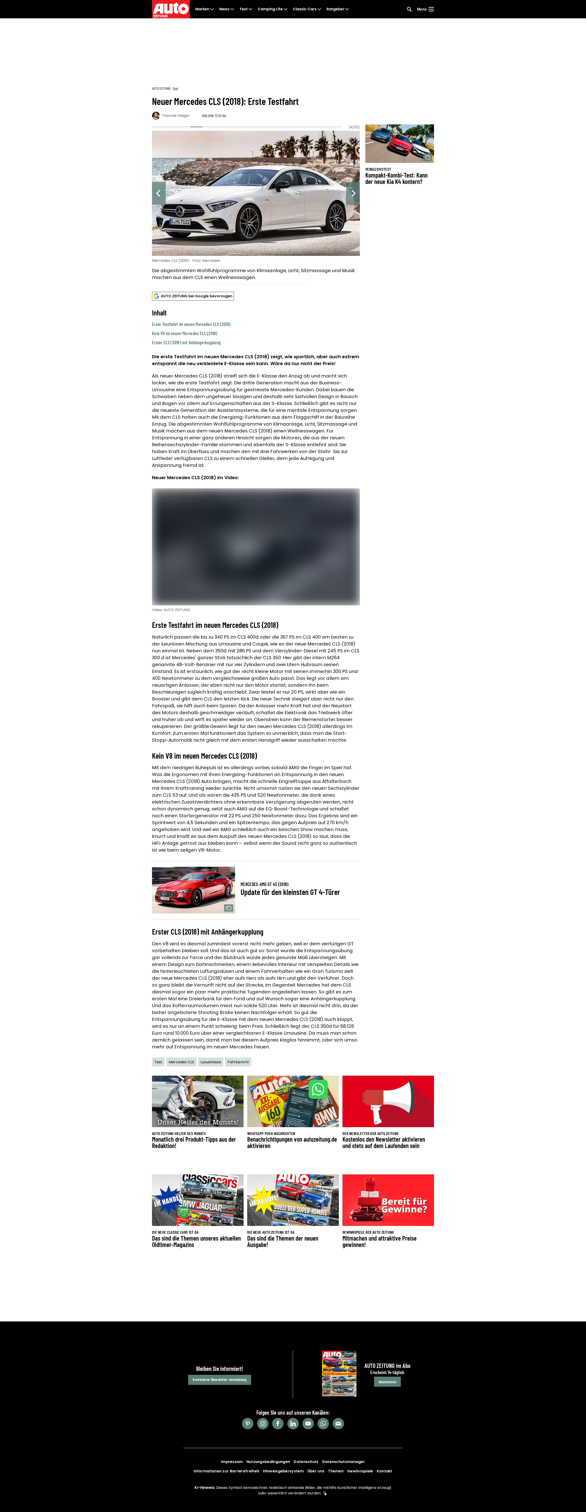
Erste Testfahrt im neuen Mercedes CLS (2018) (191, 324)
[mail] (338, 1423)
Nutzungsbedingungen (268, 1461)
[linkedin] (293, 1423)
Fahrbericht (238, 1062)
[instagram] (263, 1423)
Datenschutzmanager (343, 1461)
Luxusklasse (211, 1062)
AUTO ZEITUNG (161, 88)
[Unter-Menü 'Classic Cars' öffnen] (319, 9)
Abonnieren (387, 1381)
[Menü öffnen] (431, 9)
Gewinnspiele (360, 1471)
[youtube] (308, 1423)
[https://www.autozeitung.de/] (171, 9)
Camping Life (270, 9)
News (224, 9)
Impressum (232, 1461)
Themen (336, 1471)
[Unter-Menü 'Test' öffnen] (250, 9)
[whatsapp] (323, 1423)
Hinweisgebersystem (283, 1471)
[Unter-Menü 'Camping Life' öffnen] (285, 9)
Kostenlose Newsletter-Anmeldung (219, 1379)
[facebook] (278, 1423)
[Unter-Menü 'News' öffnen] (232, 9)
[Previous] (159, 193)
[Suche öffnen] (409, 9)
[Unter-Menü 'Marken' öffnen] (212, 9)
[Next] (353, 193)
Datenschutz (306, 1461)
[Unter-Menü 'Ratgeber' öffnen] (347, 9)
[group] (256, 206)
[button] (256, 327)
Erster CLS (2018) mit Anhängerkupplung (186, 342)
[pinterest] (247, 1423)
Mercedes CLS (181, 1062)
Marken (202, 9)
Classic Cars (305, 9)
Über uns (315, 1471)
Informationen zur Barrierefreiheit (226, 1471)
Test (243, 9)
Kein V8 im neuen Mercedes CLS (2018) (184, 333)
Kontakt (384, 1471)
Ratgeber (335, 9)
